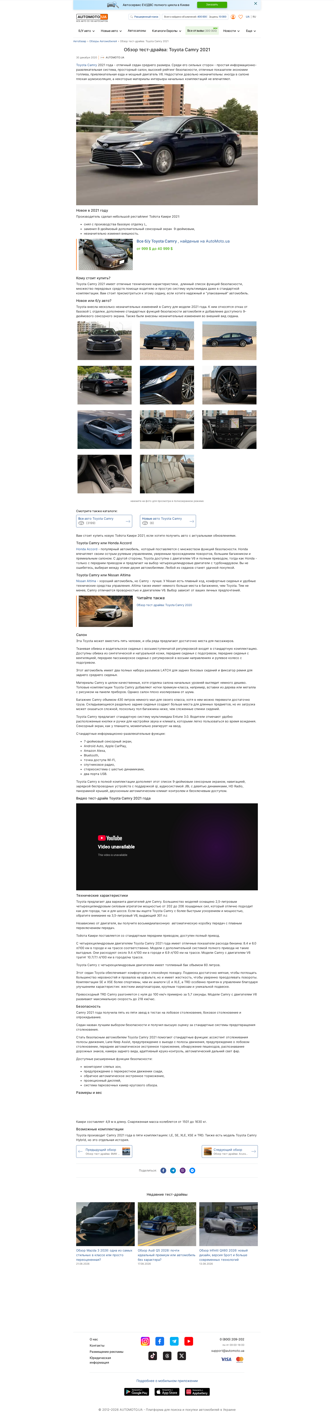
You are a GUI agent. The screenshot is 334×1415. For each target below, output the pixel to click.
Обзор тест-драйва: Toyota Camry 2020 (164, 605)
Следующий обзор (228, 1150)
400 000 (202, 16)
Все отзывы (202, 30)
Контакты (97, 1345)
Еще (249, 31)
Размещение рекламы (106, 1352)
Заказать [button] (212, 4)
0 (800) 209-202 (232, 1339)
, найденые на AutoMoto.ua (183, 241)
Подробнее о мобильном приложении (167, 1381)
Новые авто (109, 31)
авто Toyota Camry (95, 518)
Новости (229, 31)
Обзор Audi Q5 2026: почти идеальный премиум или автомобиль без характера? (166, 1255)
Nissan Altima (86, 581)
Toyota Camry (86, 65)
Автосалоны (137, 30)
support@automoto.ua (227, 1351)
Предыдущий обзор (101, 1150)
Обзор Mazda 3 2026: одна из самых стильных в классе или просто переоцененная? (104, 1255)
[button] (254, 1227)
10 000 (222, 16)
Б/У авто (84, 31)
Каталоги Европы (164, 31)
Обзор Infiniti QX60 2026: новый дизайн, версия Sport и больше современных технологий (223, 1255)
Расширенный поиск (146, 16)
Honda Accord (86, 549)
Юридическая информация (100, 1360)
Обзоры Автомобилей (103, 41)
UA (248, 16)
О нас (94, 1339)
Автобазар (79, 41)
